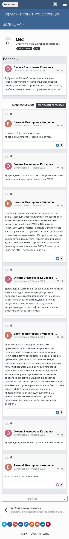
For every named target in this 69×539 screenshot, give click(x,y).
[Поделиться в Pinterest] (48, 524)
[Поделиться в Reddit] (31, 524)
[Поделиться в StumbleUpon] (37, 524)
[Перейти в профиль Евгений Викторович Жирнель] (8, 123)
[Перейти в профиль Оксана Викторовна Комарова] (8, 68)
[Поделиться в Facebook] (9, 524)
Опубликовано (29, 70)
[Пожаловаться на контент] (58, 70)
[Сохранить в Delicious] (26, 524)
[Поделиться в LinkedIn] (42, 524)
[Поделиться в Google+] (15, 524)
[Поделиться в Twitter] (4, 524)
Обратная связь (40, 533)
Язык (23, 533)
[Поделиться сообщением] (62, 70)
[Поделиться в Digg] (20, 524)
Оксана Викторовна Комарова (43, 43)
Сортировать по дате (23, 105)
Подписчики (31, 499)
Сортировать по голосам (51, 105)
